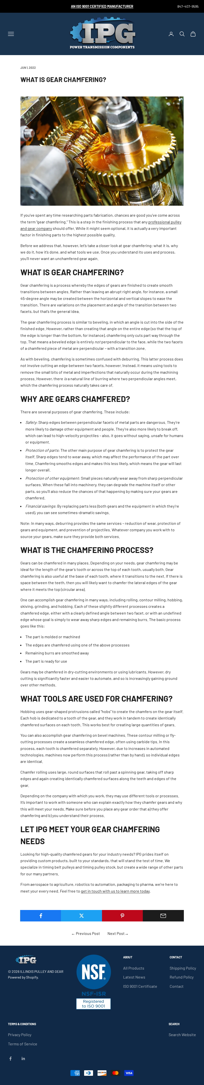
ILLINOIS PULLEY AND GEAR (41, 971)
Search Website (182, 1034)
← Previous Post (85, 933)
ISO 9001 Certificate (140, 986)
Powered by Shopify (23, 977)
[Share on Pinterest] (122, 915)
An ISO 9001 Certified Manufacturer (102, 6)
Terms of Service (22, 1043)
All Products (133, 968)
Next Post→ (118, 933)
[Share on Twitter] (81, 915)
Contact (177, 986)
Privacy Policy (19, 1034)
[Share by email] (163, 915)
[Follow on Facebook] (10, 1058)
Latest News (134, 977)
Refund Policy (182, 977)
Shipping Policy (183, 968)
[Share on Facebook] (40, 915)
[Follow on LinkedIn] (23, 1058)
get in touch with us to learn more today (115, 891)
